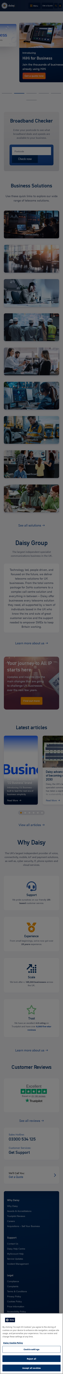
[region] (31, 1343)
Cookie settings (31, 1349)
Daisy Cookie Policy (13, 1342)
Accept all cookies (31, 1367)
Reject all (31, 1358)
